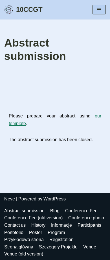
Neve (9, 198)
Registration (61, 239)
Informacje (61, 225)
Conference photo (86, 217)
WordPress (54, 198)
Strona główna (18, 246)
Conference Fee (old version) (33, 217)
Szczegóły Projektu (58, 246)
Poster (35, 232)
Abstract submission (24, 210)
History (38, 225)
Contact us (15, 225)
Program (56, 232)
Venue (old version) (23, 254)
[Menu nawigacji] (99, 9)
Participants (89, 225)
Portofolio (13, 232)
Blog (55, 210)
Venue (89, 246)
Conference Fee (81, 210)
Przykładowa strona (24, 239)
